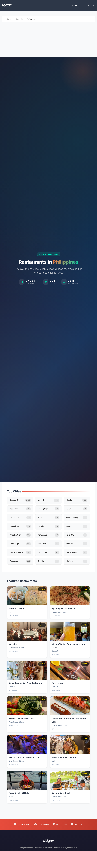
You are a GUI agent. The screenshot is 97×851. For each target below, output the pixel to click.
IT (72, 6)
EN (76, 6)
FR (85, 6)
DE (89, 6)
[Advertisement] (48, 40)
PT (94, 6)
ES (81, 6)
